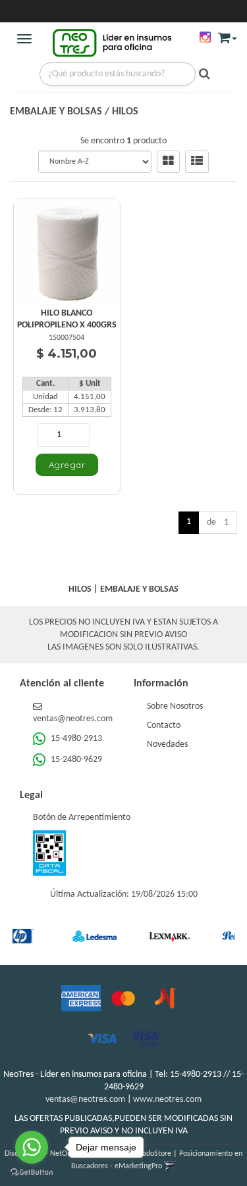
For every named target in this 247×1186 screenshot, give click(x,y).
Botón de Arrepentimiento (81, 817)
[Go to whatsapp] (31, 1147)
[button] (227, 35)
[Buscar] (201, 74)
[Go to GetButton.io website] (32, 1172)
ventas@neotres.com (85, 1099)
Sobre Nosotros (175, 706)
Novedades (167, 744)
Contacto (163, 725)
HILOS (125, 112)
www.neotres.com (167, 1099)
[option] (82, 936)
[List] (197, 162)
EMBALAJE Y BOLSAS (56, 112)
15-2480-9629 (75, 760)
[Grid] (168, 162)
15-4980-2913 (75, 739)
